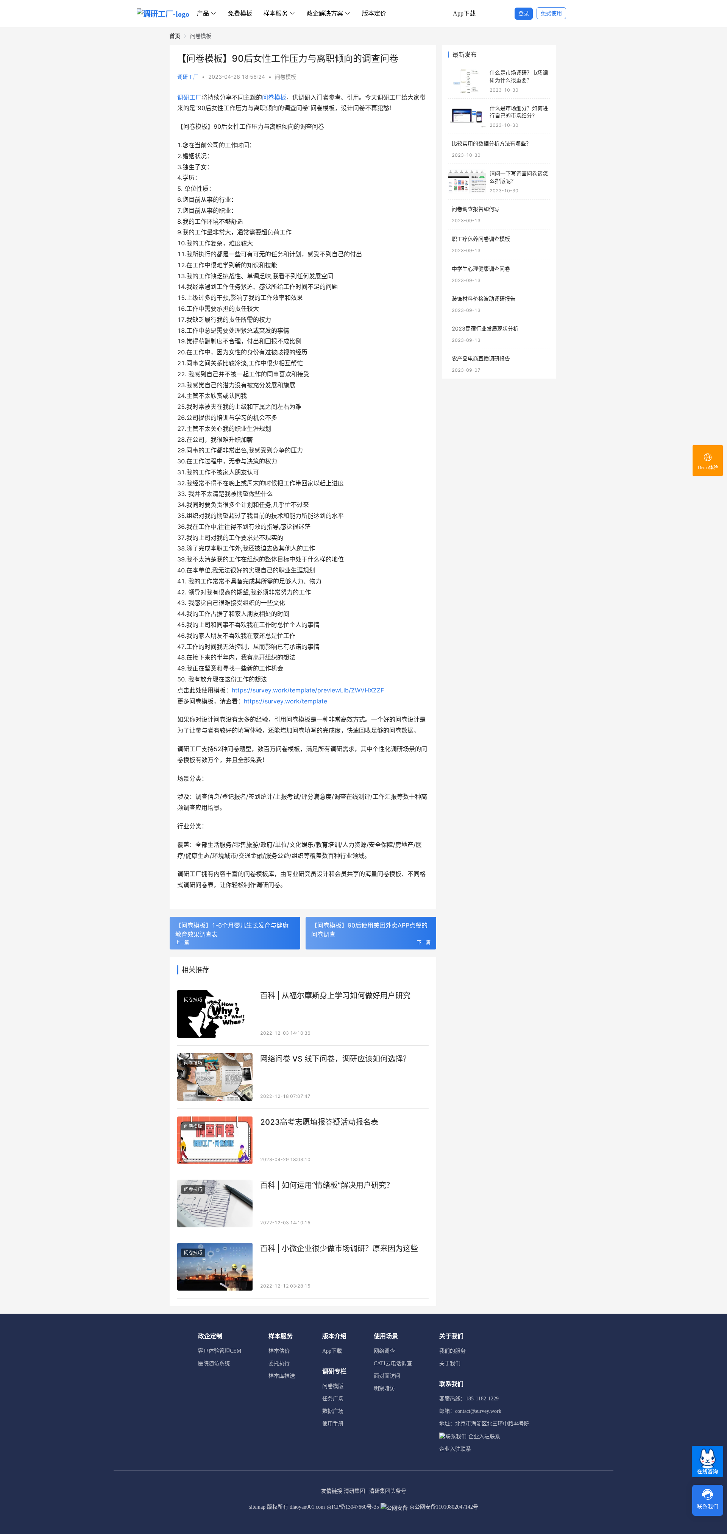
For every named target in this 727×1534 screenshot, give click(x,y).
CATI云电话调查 (393, 1363)
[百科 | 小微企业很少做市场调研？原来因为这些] (215, 1267)
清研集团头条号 (387, 1491)
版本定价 (374, 13)
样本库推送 (281, 1376)
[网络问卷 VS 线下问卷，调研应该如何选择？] (215, 1077)
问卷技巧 (193, 999)
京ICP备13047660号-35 (352, 1507)
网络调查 (384, 1351)
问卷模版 (332, 1386)
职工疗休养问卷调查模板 (481, 238)
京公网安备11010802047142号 (443, 1507)
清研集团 (354, 1491)
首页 (175, 36)
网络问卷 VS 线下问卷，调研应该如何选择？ (335, 1058)
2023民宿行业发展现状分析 (485, 328)
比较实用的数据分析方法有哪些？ (491, 143)
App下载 (464, 13)
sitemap (257, 1507)
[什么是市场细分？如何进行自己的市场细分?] (467, 116)
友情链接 (331, 1491)
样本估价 (279, 1351)
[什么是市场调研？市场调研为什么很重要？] (467, 81)
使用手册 (332, 1423)
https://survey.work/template (285, 701)
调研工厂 (187, 76)
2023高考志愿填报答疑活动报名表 (319, 1122)
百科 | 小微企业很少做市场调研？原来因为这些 (339, 1248)
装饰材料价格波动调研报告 (483, 298)
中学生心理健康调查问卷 (481, 268)
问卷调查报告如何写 (475, 209)
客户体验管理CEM (219, 1351)
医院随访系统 (214, 1363)
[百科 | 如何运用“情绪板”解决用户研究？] (215, 1203)
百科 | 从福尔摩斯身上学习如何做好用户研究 (335, 995)
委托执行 (279, 1363)
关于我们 (449, 1363)
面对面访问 (387, 1376)
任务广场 (332, 1398)
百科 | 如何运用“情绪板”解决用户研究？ (327, 1185)
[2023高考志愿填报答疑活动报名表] (215, 1140)
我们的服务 (452, 1351)
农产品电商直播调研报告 (481, 358)
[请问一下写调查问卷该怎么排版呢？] (467, 181)
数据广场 (332, 1411)
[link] (175, 36)
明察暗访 (384, 1388)
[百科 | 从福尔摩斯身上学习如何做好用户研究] (215, 1014)
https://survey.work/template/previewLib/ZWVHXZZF (308, 690)
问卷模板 (285, 76)
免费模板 (240, 13)
